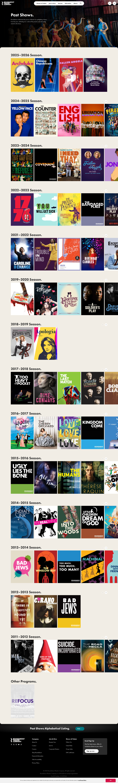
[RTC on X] (13, 744)
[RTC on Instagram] (16, 744)
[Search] (81, 3)
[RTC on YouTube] (18, 744)
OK (110, 780)
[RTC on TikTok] (21, 744)
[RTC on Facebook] (11, 744)
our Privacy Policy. (82, 780)
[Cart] (114, 3)
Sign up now (90, 751)
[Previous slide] (102, 101)
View (78, 729)
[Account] (109, 3)
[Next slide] (106, 101)
